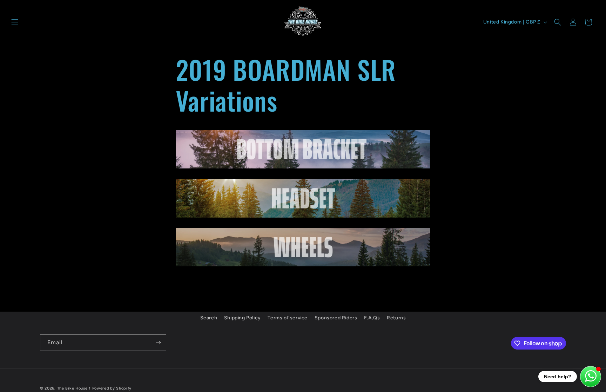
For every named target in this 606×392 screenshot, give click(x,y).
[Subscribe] (158, 342)
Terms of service (288, 318)
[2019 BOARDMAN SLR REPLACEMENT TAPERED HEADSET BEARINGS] (303, 217)
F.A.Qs (372, 318)
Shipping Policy (242, 318)
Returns (396, 318)
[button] (14, 22)
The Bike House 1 (74, 388)
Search (208, 318)
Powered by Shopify (112, 388)
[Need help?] (590, 376)
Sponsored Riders (336, 318)
